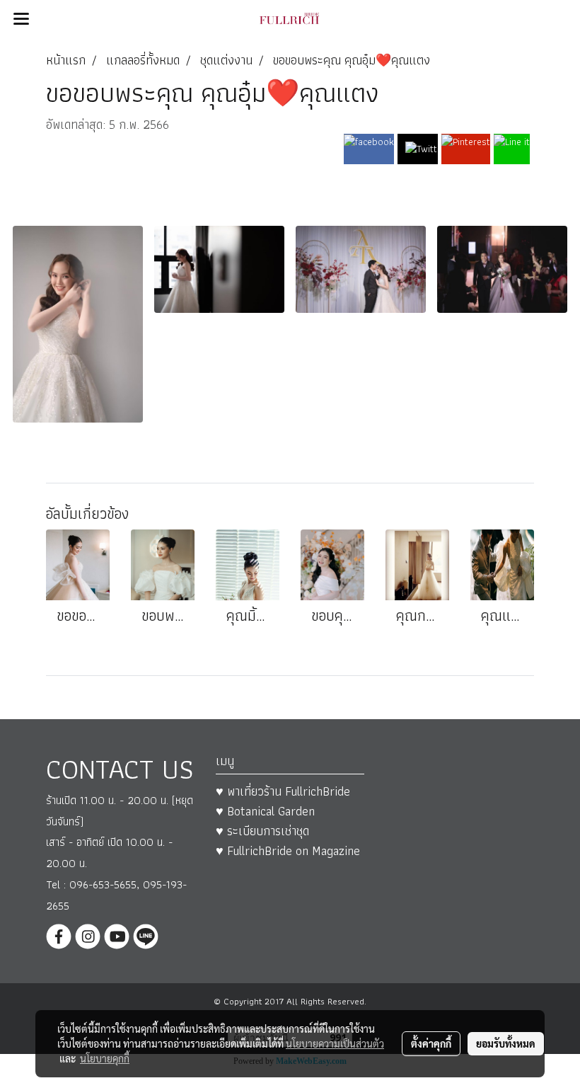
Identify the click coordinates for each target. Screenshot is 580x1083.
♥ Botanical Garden (265, 811)
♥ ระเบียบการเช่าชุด (262, 830)
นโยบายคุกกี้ (104, 1058)
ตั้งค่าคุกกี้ (431, 1043)
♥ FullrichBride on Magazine (288, 850)
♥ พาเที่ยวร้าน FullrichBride (283, 791)
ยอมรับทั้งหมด (505, 1043)
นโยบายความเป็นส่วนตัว (335, 1043)
